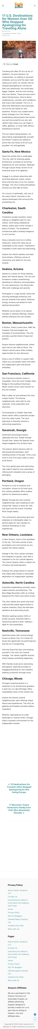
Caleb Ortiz (7, 31)
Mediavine (31, 1027)
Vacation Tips (6, 35)
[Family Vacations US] (19, 6)
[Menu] (3, 6)
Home (10, 909)
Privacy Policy (14, 912)
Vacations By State (16, 926)
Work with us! (13, 929)
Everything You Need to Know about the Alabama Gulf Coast (18, 903)
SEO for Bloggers (15, 916)
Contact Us (12, 897)
